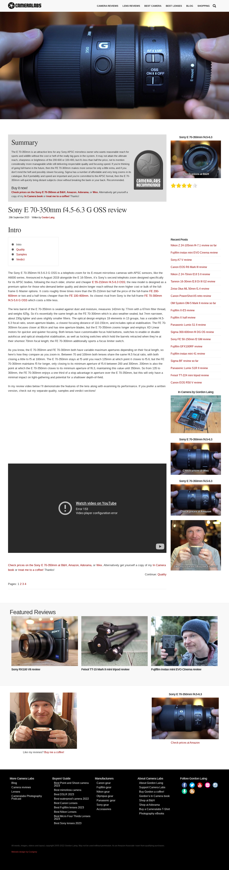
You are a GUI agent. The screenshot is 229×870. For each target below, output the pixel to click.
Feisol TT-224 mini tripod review (190, 375)
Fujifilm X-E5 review (183, 310)
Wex (95, 192)
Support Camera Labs (152, 787)
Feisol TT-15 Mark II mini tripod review (105, 669)
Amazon (71, 192)
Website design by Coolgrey (24, 852)
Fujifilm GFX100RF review (186, 346)
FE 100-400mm (78, 295)
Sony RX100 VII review (25, 669)
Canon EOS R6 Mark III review (189, 267)
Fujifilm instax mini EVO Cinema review (194, 252)
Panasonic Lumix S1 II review (188, 324)
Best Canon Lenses (65, 803)
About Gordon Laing (151, 783)
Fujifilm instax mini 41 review (188, 353)
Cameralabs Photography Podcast (26, 797)
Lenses (15, 791)
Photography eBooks (151, 813)
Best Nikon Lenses (65, 811)
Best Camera (152, 6)
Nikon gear (103, 791)
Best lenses (174, 6)
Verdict (20, 259)
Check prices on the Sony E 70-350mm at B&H (38, 192)
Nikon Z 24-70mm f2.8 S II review (190, 274)
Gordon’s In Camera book (154, 796)
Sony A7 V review (181, 259)
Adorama (83, 192)
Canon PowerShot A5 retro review (191, 295)
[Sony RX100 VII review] (44, 641)
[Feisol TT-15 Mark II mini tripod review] (114, 641)
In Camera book (33, 196)
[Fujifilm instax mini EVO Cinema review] (184, 641)
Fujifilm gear (104, 787)
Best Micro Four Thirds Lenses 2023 (72, 817)
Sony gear (103, 804)
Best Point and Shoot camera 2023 (71, 784)
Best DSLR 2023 (64, 794)
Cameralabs (24, 6)
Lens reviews (131, 6)
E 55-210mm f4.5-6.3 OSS (108, 282)
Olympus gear (105, 796)
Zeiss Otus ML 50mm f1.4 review (190, 288)
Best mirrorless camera (67, 790)
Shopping (203, 6)
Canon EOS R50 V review (186, 382)
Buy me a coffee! (54, 752)
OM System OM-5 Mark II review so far (193, 303)
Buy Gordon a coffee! (151, 791)
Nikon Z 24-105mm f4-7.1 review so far (194, 245)
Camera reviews (107, 6)
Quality (20, 249)
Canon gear (104, 783)
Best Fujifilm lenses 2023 (69, 807)
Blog (189, 6)
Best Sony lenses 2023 (67, 823)
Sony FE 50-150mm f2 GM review (191, 339)
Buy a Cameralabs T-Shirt (154, 809)
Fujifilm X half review (183, 317)
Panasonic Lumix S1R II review (189, 368)
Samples (21, 254)
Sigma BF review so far (184, 360)
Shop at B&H (147, 800)
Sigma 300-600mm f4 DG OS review (192, 332)
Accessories (104, 809)
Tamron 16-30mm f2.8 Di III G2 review (193, 281)
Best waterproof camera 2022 (71, 798)
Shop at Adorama (149, 804)
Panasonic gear (106, 800)
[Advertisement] (87, 429)
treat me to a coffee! (58, 196)
